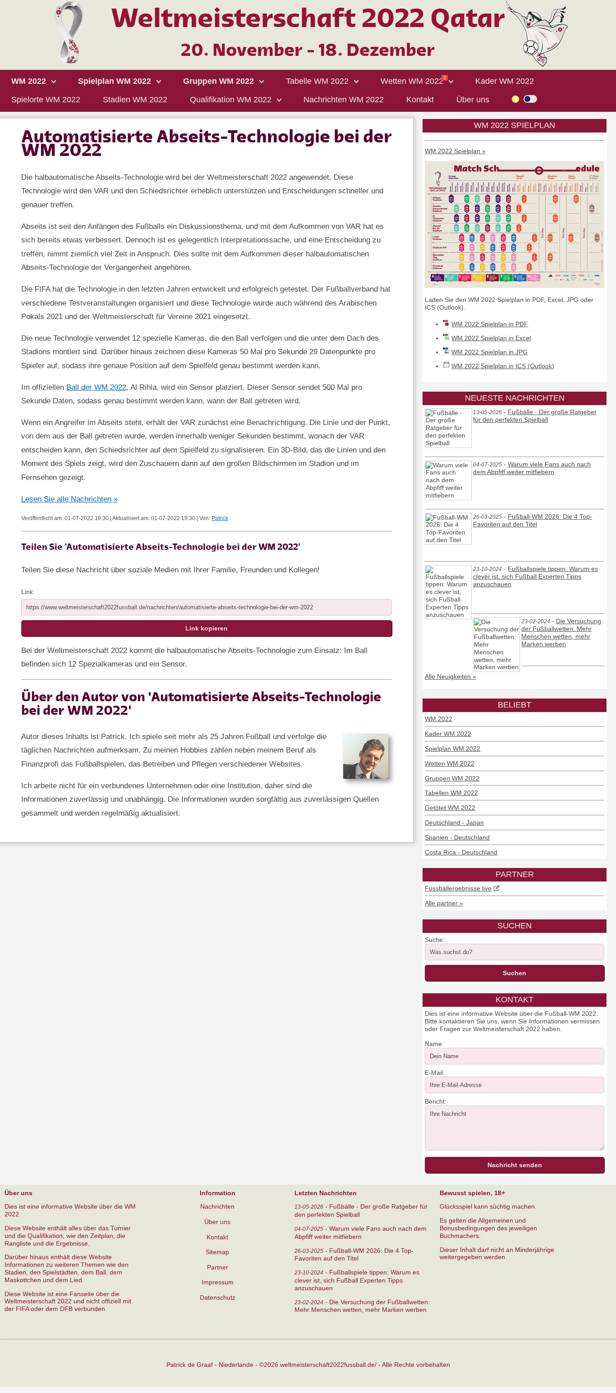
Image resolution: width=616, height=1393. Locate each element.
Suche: (435, 939)
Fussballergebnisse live (458, 888)
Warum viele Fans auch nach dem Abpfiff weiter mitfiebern (532, 468)
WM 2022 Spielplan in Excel (491, 338)
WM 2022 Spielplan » (455, 151)
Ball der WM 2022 (96, 387)
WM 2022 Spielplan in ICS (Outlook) (502, 366)
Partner (217, 1267)
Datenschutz (217, 1297)
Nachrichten (217, 1206)
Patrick (219, 518)
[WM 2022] (308, 65)
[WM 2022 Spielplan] (514, 285)
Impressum (218, 1282)
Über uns (217, 1221)
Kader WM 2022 (448, 733)
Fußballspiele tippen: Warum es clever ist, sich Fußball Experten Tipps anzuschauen (535, 576)
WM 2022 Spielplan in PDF (489, 324)
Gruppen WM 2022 (452, 778)
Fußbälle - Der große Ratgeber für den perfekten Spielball (535, 416)
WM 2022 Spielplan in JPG (489, 352)
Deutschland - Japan (454, 822)
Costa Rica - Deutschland (461, 852)
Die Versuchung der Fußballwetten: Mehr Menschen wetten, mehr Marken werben (561, 632)
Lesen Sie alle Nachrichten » (69, 499)
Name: (434, 1043)
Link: (28, 591)
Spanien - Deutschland (457, 837)
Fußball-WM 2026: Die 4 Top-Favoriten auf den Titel (532, 520)
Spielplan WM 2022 (452, 748)
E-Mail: (435, 1072)
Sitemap (217, 1252)
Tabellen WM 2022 (451, 792)
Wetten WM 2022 (449, 763)
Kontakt (217, 1237)
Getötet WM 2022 (450, 807)
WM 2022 (438, 718)
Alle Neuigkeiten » (450, 676)
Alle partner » (444, 903)
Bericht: (435, 1101)
